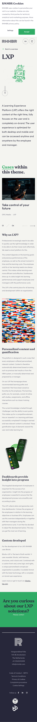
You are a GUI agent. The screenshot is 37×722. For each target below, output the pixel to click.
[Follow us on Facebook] (18, 693)
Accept (26, 32)
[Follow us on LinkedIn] (23, 693)
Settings (10, 30)
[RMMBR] (9, 41)
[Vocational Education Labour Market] (15, 708)
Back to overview (11, 49)
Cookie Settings (18, 685)
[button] (32, 225)
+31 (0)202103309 (18, 661)
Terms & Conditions (18, 676)
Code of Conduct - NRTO (18, 673)
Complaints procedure (18, 682)
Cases (8, 167)
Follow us (12, 693)
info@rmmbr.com (18, 664)
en (25, 41)
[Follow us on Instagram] (27, 693)
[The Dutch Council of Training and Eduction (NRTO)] (15, 701)
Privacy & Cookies (18, 679)
